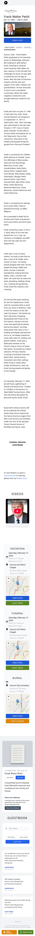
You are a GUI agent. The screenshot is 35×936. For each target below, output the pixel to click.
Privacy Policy (12, 927)
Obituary (10, 47)
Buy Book (20, 777)
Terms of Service (22, 927)
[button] (17, 583)
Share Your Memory (12, 808)
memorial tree (10, 475)
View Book (9, 777)
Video (19, 47)
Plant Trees (17, 603)
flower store (22, 478)
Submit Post (17, 842)
